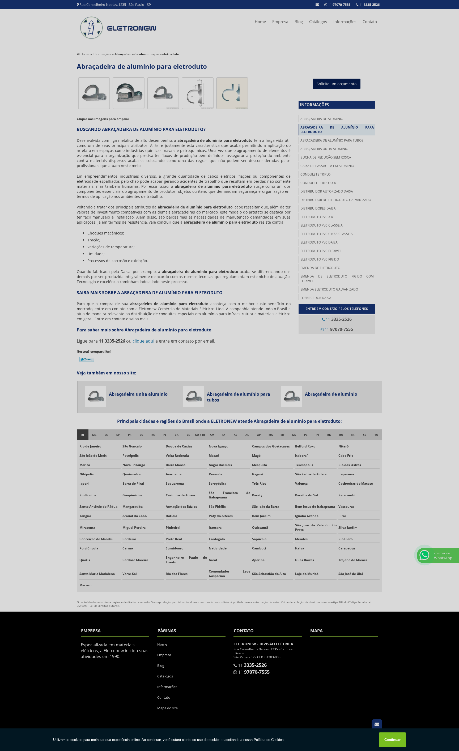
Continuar (392, 740)
